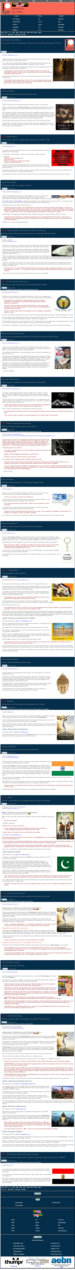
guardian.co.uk (14, 55)
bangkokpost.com (25, 579)
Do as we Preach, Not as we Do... (18, 281)
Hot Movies (38, 1266)
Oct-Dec (23, 34)
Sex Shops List (55, 1243)
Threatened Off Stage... (9, 746)
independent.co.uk (14, 343)
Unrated (61, 16)
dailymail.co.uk (14, 756)
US (36, 1220)
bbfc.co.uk (22, 807)
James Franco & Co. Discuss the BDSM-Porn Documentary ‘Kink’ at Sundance (23, 435)
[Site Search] (47, 1)
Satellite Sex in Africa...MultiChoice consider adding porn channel (22, 289)
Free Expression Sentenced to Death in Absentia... (23, 1154)
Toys (59, 21)
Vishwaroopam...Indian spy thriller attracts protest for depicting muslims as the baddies (27, 709)
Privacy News (19, 1205)
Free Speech (16, 19)
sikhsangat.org (13, 972)
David (4, 812)
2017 (24, 32)
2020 (35, 32)
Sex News (61, 27)
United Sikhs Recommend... (11, 962)
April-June (11, 34)
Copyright (15, 27)
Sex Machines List (56, 1251)
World (40, 21)
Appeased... (11, 701)
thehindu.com (25, 732)
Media (40, 24)
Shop (12, 1230)
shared (16, 459)
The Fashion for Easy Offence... (11, 40)
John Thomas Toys (56, 1254)
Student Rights (19, 201)
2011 (2, 32)
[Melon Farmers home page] (37, 1217)
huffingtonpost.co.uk (10, 146)
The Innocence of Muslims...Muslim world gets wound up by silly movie (23, 1162)
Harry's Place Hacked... (9, 182)
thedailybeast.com (50, 435)
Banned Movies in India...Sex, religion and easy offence (19, 901)
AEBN (61, 1267)
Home (40, 16)
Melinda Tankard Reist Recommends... (19, 423)
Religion (15, 30)
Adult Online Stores (19, 1246)
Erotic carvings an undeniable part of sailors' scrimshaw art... (27, 230)
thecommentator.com (15, 100)
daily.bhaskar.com (14, 757)
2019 (32, 32)
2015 (17, 32)
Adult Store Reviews (37, 1240)
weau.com (12, 533)
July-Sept (17, 34)
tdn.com (12, 712)
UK (39, 19)
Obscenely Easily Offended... (10, 379)
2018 (28, 32)
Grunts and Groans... (8, 479)
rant (11, 471)
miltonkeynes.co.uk (21, 1109)
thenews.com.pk (9, 1165)
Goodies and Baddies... (15, 1016)
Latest (39, 32)
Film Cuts (61, 1220)
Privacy (15, 24)
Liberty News (16, 21)
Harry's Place (9, 201)
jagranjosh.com (26, 1134)
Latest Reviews (17, 1251)
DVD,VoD (60, 19)
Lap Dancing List (55, 1246)
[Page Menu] (61, 1)
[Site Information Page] (20, 1)
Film (39, 30)
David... (10, 797)
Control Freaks (56, 1202)
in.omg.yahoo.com (14, 808)
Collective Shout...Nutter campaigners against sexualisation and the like (24, 431)
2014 (13, 32)
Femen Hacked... (12, 137)
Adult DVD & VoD (18, 1243)
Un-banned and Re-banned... (16, 893)
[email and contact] (34, 1)
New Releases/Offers (19, 1248)
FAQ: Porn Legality (18, 1254)
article (6, 55)
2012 (6, 32)
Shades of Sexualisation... (10, 523)
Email (13, 1228)
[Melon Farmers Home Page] (7, 1)
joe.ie (11, 489)
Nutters (38, 1228)
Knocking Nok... (14, 570)
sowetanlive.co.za (14, 292)
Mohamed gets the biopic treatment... (13, 333)
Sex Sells (60, 30)
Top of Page (38, 1193)
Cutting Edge (61, 1222)
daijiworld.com (14, 904)
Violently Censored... (8, 91)
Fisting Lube (14, 1266)
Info (39, 27)
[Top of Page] (73, 1)
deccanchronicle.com (15, 388)
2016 (21, 32)
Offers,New (61, 24)
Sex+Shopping (62, 1230)
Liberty (16, 16)
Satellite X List (55, 1248)
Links (12, 1225)
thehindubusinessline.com (28, 1083)
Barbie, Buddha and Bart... (10, 659)
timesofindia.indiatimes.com (17, 1028)
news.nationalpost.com (10, 241)
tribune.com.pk (26, 854)
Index (12, 1222)
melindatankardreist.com (16, 434)
